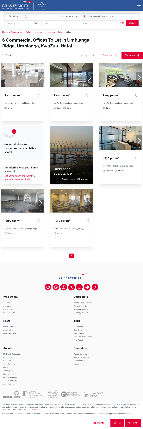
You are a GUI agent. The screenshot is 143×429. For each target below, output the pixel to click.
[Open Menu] (138, 5)
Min (46, 23)
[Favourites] (38, 95)
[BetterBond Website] (11, 394)
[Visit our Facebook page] (48, 287)
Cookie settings (99, 423)
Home (5, 32)
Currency (11, 23)
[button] (106, 16)
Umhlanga (39, 32)
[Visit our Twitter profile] (71, 287)
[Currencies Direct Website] (93, 394)
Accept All (132, 423)
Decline (117, 423)
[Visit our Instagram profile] (63, 287)
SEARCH (132, 23)
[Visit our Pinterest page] (87, 287)
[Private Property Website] (70, 394)
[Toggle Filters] (122, 23)
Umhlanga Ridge (55, 32)
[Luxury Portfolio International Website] (33, 394)
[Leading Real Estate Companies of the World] (41, 6)
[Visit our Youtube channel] (79, 287)
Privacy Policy (34, 410)
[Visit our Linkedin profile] (56, 287)
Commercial (16, 32)
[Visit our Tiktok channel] (95, 287)
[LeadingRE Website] (52, 394)
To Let (28, 32)
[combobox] (120, 16)
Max (85, 23)
